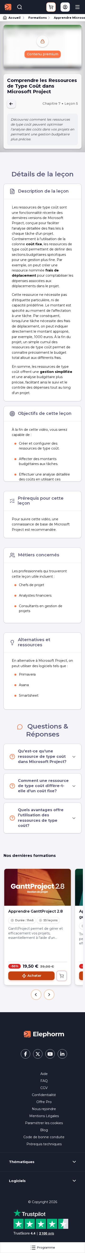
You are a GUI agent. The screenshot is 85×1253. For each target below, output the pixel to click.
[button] (36, 994)
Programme (46, 1247)
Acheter (34, 976)
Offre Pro (44, 1102)
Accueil (14, 17)
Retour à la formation (11, 104)
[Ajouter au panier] (61, 976)
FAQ (44, 1081)
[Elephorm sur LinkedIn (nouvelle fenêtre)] (62, 1054)
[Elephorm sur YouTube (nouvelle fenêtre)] (50, 1054)
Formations (37, 17)
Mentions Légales (44, 1116)
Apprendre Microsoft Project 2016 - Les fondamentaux (67, 17)
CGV (44, 1088)
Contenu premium (42, 54)
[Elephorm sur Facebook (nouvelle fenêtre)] (25, 1054)
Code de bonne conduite (43, 1137)
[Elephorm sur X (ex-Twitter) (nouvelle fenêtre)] (37, 1054)
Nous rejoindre (44, 1109)
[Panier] (51, 7)
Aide (44, 1074)
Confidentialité (44, 1095)
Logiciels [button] (17, 1181)
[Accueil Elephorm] (44, 1034)
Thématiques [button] (21, 1162)
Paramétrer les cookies (44, 1123)
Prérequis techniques (44, 1144)
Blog (44, 1130)
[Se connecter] (65, 7)
